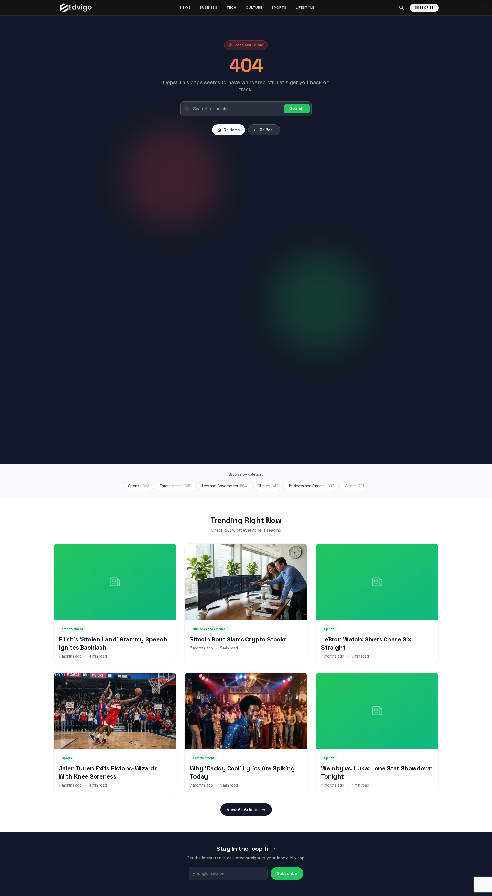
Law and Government (224, 486)
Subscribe (424, 7)
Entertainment (175, 486)
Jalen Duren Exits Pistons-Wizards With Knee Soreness (108, 772)
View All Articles (243, 809)
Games (354, 486)
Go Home (231, 129)
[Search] (401, 8)
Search (296, 108)
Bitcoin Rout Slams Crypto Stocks (238, 639)
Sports (138, 486)
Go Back (267, 129)
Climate (268, 486)
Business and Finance (311, 486)
